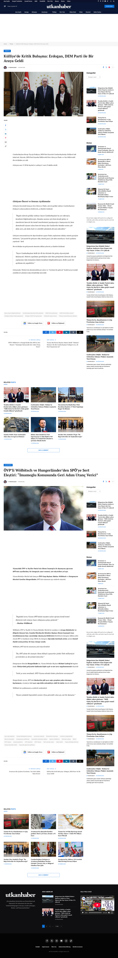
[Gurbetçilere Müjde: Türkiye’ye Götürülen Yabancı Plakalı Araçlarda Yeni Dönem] (43, 394)
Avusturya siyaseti (39, 736)
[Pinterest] (6, 138)
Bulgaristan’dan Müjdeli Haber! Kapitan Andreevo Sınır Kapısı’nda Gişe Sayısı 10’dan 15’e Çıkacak (106, 90)
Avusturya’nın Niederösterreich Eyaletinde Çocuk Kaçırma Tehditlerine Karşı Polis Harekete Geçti (106, 178)
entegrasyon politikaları (22, 739)
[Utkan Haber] (59, 6)
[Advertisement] (59, 28)
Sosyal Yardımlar (17, 1)
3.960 (56, 926)
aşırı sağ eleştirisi (9, 736)
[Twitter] (6, 129)
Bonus (57, 1)
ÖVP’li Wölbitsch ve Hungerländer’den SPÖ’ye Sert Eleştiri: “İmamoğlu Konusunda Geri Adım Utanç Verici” (24, 345)
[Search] (113, 1)
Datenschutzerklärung (64, 947)
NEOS (74, 739)
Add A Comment (43, 450)
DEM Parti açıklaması (51, 313)
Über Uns (53, 947)
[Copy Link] (6, 146)
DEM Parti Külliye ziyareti (66, 313)
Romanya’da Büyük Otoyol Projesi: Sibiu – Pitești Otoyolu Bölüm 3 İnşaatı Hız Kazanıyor (106, 206)
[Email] (6, 142)
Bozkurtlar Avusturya (52, 736)
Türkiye (54, 12)
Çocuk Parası (28, 1)
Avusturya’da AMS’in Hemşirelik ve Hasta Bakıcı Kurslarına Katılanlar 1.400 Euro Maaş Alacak (104, 163)
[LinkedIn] (6, 133)
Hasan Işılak (13, 67)
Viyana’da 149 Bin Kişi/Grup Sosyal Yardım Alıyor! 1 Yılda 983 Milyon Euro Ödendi (70, 834)
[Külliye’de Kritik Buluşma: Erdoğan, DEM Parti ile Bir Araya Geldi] (43, 94)
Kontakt (38, 947)
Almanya (34, 12)
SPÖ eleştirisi (28, 742)
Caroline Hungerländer (66, 736)
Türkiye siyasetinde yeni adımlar (68, 316)
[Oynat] (83, 913)
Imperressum (45, 947)
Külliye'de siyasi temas (50, 316)
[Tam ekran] (112, 913)
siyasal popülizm (18, 742)
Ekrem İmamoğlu (9, 739)
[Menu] (5, 6)
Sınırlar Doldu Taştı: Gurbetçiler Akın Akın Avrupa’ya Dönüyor (15, 436)
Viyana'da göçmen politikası (27, 745)
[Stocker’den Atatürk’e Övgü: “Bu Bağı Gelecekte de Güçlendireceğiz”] (70, 424)
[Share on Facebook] (103, 67)
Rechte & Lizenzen (78, 947)
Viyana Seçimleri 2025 (11, 745)
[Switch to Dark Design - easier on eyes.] (111, 1)
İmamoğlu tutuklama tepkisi (39, 739)
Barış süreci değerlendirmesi (12, 313)
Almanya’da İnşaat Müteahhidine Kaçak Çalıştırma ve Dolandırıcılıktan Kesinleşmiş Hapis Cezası (105, 192)
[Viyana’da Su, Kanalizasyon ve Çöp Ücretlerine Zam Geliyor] (91, 120)
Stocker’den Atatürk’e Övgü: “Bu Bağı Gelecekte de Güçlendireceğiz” (70, 436)
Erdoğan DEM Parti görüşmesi (33, 316)
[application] (97, 904)
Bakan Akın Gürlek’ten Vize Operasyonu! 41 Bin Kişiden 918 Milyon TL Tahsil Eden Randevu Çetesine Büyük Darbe (42, 438)
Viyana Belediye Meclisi (71, 742)
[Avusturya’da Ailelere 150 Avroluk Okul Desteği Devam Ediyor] (70, 849)
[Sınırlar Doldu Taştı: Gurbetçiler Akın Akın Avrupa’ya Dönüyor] (16, 424)
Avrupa (26, 12)
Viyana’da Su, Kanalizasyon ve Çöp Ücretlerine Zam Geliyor (105, 119)
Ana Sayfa (7, 1)
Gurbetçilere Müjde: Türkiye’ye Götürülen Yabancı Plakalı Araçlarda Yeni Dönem (43, 407)
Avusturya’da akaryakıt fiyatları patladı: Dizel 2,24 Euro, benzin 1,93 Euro (43, 834)
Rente (63, 1)
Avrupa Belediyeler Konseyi (24, 736)
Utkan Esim (73, 12)
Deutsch (88, 12)
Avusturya (44, 12)
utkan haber (59, 742)
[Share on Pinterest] (109, 67)
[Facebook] (6, 125)
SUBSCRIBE (109, 6)
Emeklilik (42, 1)
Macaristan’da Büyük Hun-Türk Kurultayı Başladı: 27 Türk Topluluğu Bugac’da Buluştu (70, 407)
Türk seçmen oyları (48, 742)
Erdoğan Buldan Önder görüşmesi (14, 316)
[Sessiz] (109, 913)
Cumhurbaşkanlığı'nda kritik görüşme (33, 313)
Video (68, 1)
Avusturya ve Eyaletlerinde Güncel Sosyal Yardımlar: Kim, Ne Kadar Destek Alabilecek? (106, 149)
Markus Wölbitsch (55, 739)
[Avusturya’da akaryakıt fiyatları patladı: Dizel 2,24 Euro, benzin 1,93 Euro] (43, 821)
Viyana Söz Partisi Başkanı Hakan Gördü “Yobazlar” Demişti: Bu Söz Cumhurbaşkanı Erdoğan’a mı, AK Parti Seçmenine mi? (63, 345)
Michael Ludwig (66, 739)
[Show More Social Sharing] (112, 67)
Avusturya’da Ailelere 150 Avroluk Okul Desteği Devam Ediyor (70, 860)
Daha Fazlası (97, 12)
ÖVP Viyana (8, 742)
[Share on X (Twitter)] (106, 67)
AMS (36, 1)
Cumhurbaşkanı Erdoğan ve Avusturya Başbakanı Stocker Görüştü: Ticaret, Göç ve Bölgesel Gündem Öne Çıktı (42, 862)
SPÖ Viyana (38, 742)
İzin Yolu (50, 1)
